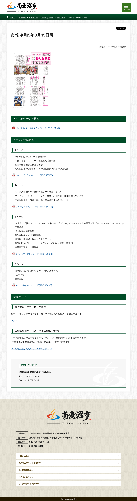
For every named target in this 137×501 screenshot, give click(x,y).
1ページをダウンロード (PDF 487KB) (34, 175)
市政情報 (22, 17)
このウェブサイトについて (29, 463)
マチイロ (15, 320)
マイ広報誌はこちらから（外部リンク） (30, 348)
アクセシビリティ (25, 477)
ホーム (12, 17)
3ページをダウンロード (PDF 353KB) (34, 254)
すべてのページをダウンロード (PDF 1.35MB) (38, 128)
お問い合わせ (24, 456)
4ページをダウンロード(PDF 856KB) (34, 285)
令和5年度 (61, 17)
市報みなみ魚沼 (47, 17)
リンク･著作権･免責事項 (28, 483)
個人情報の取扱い (25, 470)
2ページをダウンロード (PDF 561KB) (34, 206)
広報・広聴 (33, 17)
